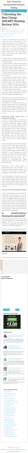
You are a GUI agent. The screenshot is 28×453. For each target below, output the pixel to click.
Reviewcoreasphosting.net (10, 424)
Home (17, 309)
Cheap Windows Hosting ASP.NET (11, 402)
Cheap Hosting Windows (9, 400)
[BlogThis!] (3, 253)
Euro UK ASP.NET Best (13, 31)
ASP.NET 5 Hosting (8, 391)
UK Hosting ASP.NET (8, 427)
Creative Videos (7, 405)
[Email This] (2, 253)
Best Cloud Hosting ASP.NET (10, 395)
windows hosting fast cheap (8, 34)
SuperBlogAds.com (17, 451)
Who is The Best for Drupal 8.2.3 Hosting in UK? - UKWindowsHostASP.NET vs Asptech (16, 336)
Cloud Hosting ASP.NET (9, 403)
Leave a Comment (6, 36)
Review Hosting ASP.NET (9, 422)
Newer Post (6, 309)
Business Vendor (8, 396)
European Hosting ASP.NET (9, 410)
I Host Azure (6, 417)
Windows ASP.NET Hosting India (10, 429)
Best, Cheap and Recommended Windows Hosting (14, 4)
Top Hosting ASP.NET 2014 (17, 33)
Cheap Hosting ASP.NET (9, 398)
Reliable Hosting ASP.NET (9, 420)
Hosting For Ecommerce (9, 414)
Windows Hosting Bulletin (9, 432)
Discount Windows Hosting (9, 408)
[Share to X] (5, 253)
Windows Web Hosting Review (10, 436)
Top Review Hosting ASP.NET (10, 425)
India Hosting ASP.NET (8, 419)
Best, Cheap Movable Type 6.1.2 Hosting (16, 377)
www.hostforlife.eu (9, 230)
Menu (3, 10)
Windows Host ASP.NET (9, 431)
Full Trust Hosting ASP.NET (9, 412)
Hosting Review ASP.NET (9, 415)
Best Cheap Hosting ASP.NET (10, 393)
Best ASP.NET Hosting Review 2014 (10, 29)
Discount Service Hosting (9, 407)
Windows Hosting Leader (9, 434)
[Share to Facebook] (6, 253)
